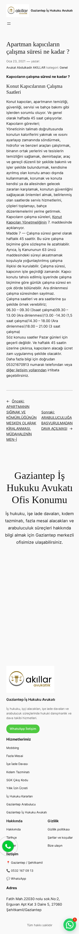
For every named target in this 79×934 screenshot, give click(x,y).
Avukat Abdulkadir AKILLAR (25, 67)
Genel (64, 67)
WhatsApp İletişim (23, 728)
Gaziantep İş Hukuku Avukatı (52, 10)
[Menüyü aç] (8, 23)
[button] (69, 924)
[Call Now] (7, 846)
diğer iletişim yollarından (26, 370)
